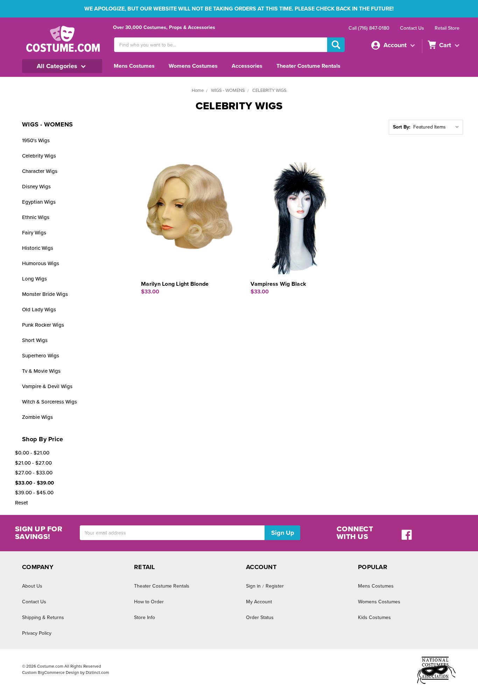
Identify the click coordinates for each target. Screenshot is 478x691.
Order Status (260, 617)
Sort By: (401, 127)
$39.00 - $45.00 (34, 492)
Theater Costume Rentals (308, 66)
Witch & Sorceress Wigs (49, 402)
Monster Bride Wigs (45, 294)
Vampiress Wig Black (278, 284)
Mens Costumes (134, 66)
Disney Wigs (36, 186)
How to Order (149, 602)
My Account (259, 602)
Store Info (144, 617)
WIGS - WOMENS (228, 90)
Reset (21, 503)
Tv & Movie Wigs (41, 371)
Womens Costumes (193, 66)
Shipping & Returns (43, 617)
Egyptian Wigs (39, 202)
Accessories (247, 66)
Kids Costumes (374, 617)
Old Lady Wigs (39, 309)
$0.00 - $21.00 (32, 453)
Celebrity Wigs (39, 156)
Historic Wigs (37, 248)
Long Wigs (34, 279)
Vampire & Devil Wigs (47, 386)
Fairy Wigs (34, 233)
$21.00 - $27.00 (33, 463)
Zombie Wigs (37, 417)
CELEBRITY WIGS (269, 90)
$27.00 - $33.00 (33, 473)
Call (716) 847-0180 (369, 28)
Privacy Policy (36, 633)
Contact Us (412, 28)
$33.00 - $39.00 (34, 483)
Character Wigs (39, 171)
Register (275, 586)
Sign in (253, 586)
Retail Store (447, 28)
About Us (32, 586)
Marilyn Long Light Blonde (175, 284)
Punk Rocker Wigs (43, 325)
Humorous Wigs (40, 263)
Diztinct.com (97, 672)
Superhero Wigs (40, 355)
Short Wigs (35, 340)
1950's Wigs (36, 140)
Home (198, 90)
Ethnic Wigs (35, 217)
